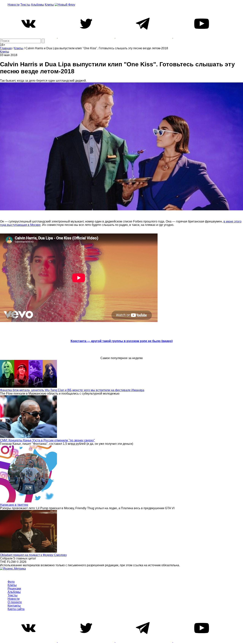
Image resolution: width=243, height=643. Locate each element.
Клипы (49, 4)
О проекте (15, 602)
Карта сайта (16, 609)
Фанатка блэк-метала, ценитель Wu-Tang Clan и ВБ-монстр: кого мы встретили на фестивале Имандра (72, 390)
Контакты (14, 605)
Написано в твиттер (14, 504)
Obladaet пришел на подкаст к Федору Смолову (33, 555)
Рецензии (14, 588)
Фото (11, 581)
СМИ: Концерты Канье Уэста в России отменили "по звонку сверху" (47, 440)
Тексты (25, 4)
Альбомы (37, 4)
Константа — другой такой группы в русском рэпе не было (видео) (122, 341)
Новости (14, 4)
